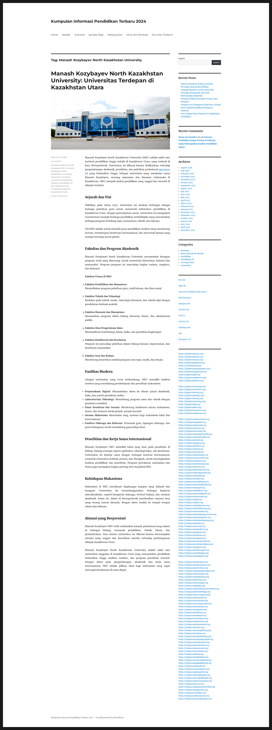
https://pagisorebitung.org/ (191, 392)
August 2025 (186, 188)
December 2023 (188, 230)
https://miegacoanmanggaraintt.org (195, 603)
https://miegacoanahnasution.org (193, 419)
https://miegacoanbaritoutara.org (193, 645)
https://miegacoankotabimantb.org (194, 473)
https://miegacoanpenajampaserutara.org (197, 514)
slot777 (181, 315)
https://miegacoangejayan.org (192, 422)
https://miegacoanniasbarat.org (193, 606)
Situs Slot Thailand (162, 34)
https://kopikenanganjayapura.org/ (194, 368)
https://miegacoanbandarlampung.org (195, 520)
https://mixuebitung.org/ (190, 366)
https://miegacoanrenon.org (191, 428)
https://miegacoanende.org (190, 440)
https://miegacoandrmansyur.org (193, 696)
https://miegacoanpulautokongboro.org (196, 571)
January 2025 (187, 209)
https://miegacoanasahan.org (192, 633)
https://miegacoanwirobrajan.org (193, 550)
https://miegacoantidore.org (191, 446)
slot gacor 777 (184, 339)
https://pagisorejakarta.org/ (191, 380)
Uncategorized (187, 262)
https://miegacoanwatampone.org (194, 642)
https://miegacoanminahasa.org (193, 529)
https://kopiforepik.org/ (189, 404)
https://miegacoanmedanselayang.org (195, 544)
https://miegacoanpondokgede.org (194, 493)
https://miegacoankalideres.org (192, 490)
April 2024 (185, 227)
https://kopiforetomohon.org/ (192, 410)
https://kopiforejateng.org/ (190, 357)
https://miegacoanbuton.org (191, 627)
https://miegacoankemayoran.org (193, 470)
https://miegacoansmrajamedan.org (195, 699)
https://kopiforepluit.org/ (190, 407)
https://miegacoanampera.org (192, 461)
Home (54, 34)
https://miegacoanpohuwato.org (193, 568)
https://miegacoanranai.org (191, 452)
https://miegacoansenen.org (191, 467)
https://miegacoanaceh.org (190, 449)
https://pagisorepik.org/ (189, 374)
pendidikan (186, 256)
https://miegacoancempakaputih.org (195, 678)
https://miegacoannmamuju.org (193, 600)
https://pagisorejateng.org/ (190, 398)
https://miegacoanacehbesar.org (193, 618)
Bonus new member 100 (189, 137)
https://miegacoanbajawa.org (191, 586)
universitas (56, 161)
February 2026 (187, 173)
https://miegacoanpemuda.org (192, 425)
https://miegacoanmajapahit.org (193, 556)
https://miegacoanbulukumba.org (193, 577)
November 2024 (188, 215)
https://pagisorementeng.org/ (192, 386)
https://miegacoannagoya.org (192, 538)
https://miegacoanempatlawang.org (194, 636)
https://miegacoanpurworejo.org (193, 648)
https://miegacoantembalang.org (193, 553)
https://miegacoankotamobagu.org (194, 592)
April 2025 (185, 200)
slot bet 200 (183, 309)
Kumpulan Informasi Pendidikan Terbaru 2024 (98, 21)
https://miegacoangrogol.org (191, 487)
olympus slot (184, 303)
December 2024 (188, 212)
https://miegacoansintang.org (192, 431)
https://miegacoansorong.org (192, 526)
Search (181, 58)
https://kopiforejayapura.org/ (191, 363)
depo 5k (182, 286)
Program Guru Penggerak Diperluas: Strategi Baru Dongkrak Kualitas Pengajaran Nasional (201, 108)
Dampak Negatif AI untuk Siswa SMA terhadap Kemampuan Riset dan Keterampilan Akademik (197, 93)
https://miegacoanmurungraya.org (194, 594)
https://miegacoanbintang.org (192, 580)
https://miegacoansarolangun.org (193, 669)
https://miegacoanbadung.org (192, 612)
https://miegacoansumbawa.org (193, 651)
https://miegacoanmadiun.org (192, 693)
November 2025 (188, 179)
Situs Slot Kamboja (137, 34)
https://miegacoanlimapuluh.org (193, 672)
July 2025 (185, 191)
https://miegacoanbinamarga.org (193, 464)
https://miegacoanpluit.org (190, 502)
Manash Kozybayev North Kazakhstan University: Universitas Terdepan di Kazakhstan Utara (107, 80)
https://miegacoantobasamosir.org (194, 624)
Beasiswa (185, 250)
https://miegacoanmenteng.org (192, 496)
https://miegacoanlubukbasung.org (194, 508)
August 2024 (186, 221)
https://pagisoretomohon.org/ (192, 389)
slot (180, 333)
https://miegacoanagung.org (191, 443)
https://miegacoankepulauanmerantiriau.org (198, 589)
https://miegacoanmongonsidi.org (194, 541)
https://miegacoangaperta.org (192, 547)
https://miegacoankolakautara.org (194, 505)
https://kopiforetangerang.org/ (192, 371)
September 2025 (188, 185)
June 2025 (185, 194)
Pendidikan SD (187, 259)
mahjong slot (184, 327)
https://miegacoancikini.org (191, 479)
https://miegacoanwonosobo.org (193, 458)
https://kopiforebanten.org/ (191, 354)
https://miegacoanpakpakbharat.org (195, 663)
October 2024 (187, 218)
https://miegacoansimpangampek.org (195, 639)
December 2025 (188, 176)
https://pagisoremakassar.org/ (192, 377)
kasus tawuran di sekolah (192, 253)
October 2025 (187, 182)
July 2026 (185, 171)
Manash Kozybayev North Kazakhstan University (62, 171)
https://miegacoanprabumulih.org (194, 437)
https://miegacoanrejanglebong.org (194, 630)
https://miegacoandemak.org (191, 666)
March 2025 (186, 203)
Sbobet (66, 34)
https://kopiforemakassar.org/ (192, 413)
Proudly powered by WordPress (110, 717)
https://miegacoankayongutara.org (194, 565)
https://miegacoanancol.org (191, 684)
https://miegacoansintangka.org (193, 583)
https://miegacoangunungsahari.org (195, 681)
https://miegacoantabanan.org (192, 615)
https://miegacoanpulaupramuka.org (195, 434)
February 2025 (187, 206)
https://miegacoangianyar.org (192, 532)
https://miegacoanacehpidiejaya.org (194, 660)
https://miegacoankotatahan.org (193, 455)
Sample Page (96, 34)
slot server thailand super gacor (192, 292)
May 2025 (185, 197)
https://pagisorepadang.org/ (191, 395)
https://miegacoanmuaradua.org (193, 511)
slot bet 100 (183, 321)
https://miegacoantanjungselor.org (194, 517)
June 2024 (185, 224)
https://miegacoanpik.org (190, 499)
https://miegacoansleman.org (192, 535)
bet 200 (181, 280)
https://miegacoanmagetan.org (192, 609)
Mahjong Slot (115, 34)
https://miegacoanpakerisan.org (193, 690)
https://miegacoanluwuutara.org (193, 621)
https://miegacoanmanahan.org (193, 562)
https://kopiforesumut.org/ (190, 360)
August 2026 (186, 168)
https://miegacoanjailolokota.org (193, 657)
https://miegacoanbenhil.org (191, 476)
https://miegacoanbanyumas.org (193, 574)
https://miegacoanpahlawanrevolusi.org (196, 687)
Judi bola (79, 34)
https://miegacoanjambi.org (191, 523)
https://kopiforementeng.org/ (192, 401)
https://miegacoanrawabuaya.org (193, 481)
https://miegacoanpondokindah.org (194, 484)
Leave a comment (59, 196)
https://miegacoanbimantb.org (192, 597)
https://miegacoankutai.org (191, 654)
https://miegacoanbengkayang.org (194, 675)
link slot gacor (184, 298)
